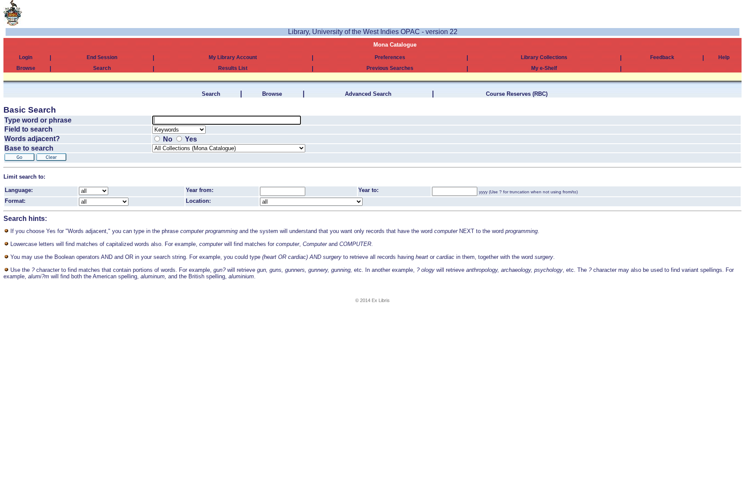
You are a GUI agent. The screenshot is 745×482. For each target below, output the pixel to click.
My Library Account (233, 57)
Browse (25, 68)
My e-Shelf (544, 68)
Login (25, 57)
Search (102, 68)
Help (723, 57)
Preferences (390, 57)
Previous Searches (389, 68)
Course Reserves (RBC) (517, 94)
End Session (102, 57)
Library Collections (544, 57)
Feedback (662, 57)
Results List (232, 68)
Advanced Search (368, 94)
